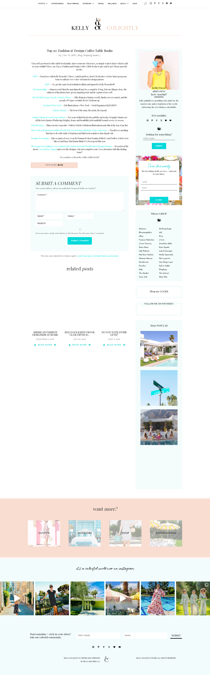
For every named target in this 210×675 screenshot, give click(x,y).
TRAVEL (101, 4)
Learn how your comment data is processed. (98, 256)
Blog (80, 55)
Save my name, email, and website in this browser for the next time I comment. (70, 233)
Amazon (142, 229)
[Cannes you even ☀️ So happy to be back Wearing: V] (52, 598)
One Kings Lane (166, 262)
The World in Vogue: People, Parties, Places (51, 97)
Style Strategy (37, 125)
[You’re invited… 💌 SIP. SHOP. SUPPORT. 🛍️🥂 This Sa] (193, 598)
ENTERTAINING (58, 4)
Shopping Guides (91, 55)
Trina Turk (143, 277)
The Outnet (164, 273)
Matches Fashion (146, 255)
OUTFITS (41, 4)
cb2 (160, 232)
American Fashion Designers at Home (45, 334)
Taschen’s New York (52, 105)
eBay (141, 236)
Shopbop (163, 270)
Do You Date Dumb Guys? (114, 334)
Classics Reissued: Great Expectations (48, 117)
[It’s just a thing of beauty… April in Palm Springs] (123, 598)
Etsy (161, 236)
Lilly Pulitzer (144, 251)
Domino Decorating (40, 138)
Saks (141, 270)
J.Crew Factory (145, 244)
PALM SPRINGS (73, 4)
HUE (35, 76)
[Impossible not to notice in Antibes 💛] (17, 598)
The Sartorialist (40, 89)
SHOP (135, 4)
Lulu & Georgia (165, 251)
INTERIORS (87, 4)
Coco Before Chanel (48, 149)
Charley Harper (59, 110)
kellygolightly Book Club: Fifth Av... (80, 334)
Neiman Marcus (145, 258)
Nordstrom (144, 262)
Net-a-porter (164, 258)
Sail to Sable (164, 266)
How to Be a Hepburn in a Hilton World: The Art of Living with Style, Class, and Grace (69, 130)
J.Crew (161, 240)
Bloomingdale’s (145, 232)
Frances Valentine (146, 240)
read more (45, 345)
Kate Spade (164, 247)
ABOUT (123, 4)
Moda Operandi (166, 255)
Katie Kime (143, 247)
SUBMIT (159, 146)
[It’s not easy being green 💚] (87, 598)
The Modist (144, 273)
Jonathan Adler (165, 244)
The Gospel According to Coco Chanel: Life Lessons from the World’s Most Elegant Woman (71, 146)
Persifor (142, 266)
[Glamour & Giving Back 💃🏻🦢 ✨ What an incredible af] (158, 598)
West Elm (163, 277)
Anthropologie (165, 229)
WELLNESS (112, 4)
